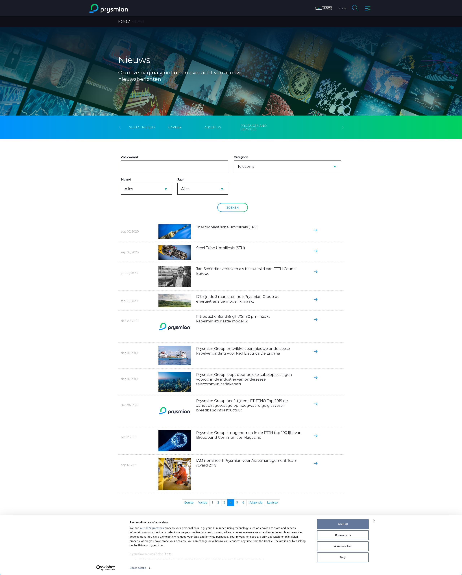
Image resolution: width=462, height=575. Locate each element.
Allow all (343, 524)
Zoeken (232, 207)
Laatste (272, 502)
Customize (341, 535)
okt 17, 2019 (128, 437)
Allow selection (342, 546)
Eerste (189, 502)
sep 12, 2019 (129, 465)
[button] (324, 8)
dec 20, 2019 (129, 321)
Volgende (256, 502)
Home (123, 21)
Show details (138, 567)
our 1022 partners (152, 528)
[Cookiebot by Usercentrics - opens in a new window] (105, 568)
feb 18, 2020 (129, 301)
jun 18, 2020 (129, 273)
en (345, 8)
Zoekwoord (129, 157)
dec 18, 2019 (129, 353)
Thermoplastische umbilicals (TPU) (227, 227)
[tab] (142, 127)
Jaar (180, 179)
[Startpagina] (123, 8)
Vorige (202, 502)
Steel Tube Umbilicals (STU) (220, 248)
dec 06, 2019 (130, 405)
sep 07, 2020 (130, 231)
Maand (126, 179)
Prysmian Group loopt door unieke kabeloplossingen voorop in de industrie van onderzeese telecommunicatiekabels (244, 379)
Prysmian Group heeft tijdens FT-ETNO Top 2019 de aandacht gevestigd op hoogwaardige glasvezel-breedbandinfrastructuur (242, 405)
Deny (343, 557)
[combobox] (287, 166)
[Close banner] (374, 520)
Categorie (241, 157)
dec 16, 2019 (129, 379)
